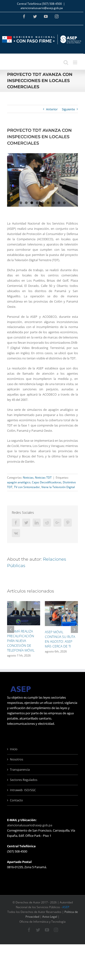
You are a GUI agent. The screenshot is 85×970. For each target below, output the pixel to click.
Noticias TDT (43, 477)
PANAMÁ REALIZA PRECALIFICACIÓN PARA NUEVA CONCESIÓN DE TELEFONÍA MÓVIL (20, 640)
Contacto (16, 800)
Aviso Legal (49, 917)
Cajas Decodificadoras (46, 482)
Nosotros (16, 759)
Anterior (52, 109)
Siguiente (68, 109)
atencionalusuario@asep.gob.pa (42, 8)
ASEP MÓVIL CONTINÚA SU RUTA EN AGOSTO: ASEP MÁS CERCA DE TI (60, 639)
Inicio (13, 749)
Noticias (28, 477)
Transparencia (20, 769)
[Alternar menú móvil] (75, 62)
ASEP (65, 907)
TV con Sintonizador (27, 487)
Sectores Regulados (23, 780)
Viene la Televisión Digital (58, 487)
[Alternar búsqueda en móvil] (66, 62)
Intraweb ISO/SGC (23, 790)
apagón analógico (18, 482)
